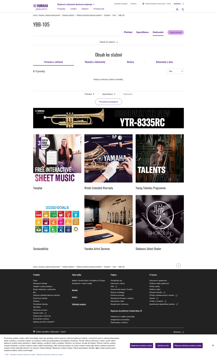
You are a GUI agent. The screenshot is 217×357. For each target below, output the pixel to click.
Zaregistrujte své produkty (120, 319)
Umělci (73, 8)
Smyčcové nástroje (40, 298)
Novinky (75, 290)
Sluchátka (36, 307)
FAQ (112, 286)
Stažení (85, 8)
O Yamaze (153, 274)
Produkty (61, 8)
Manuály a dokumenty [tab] (95, 62)
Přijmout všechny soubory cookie (188, 345)
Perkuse (36, 301)
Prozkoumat (98, 8)
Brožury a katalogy (117, 292)
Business (177, 4)
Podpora (133, 4)
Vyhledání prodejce (120, 4)
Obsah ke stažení (107, 41)
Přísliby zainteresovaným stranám (161, 295)
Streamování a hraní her (42, 316)
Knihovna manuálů (117, 295)
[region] (108, 345)
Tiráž (7, 354)
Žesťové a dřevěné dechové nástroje (74, 4)
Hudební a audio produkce (42, 286)
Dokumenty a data (117, 301)
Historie (152, 298)
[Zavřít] (213, 345)
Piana (35, 280)
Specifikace (142, 32)
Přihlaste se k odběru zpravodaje (122, 316)
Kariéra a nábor (154, 289)
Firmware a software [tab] (53, 62)
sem (97, 348)
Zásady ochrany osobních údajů (22, 354)
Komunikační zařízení (41, 319)
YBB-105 (121, 15)
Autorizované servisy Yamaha (121, 289)
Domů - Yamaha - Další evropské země (46, 15)
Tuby (114, 15)
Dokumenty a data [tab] (164, 62)
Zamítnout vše (163, 345)
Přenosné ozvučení (40, 310)
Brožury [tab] (130, 62)
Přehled (128, 32)
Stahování (158, 32)
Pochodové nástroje (40, 304)
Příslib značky (154, 286)
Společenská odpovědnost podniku (162, 304)
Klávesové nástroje (40, 283)
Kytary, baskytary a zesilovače (44, 289)
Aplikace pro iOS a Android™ (44, 322)
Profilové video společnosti (159, 283)
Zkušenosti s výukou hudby (82, 283)
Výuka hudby (76, 274)
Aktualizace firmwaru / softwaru (122, 298)
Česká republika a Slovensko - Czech (158, 4)
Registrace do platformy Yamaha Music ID (126, 310)
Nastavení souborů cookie (141, 345)
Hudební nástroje (68, 15)
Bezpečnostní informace (119, 304)
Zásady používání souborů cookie (49, 354)
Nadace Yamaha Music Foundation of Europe (88, 280)
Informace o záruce (118, 283)
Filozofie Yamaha (155, 292)
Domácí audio (38, 313)
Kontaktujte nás (116, 280)
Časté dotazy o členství (119, 322)
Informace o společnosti (158, 280)
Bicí (34, 292)
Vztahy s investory (156, 301)
